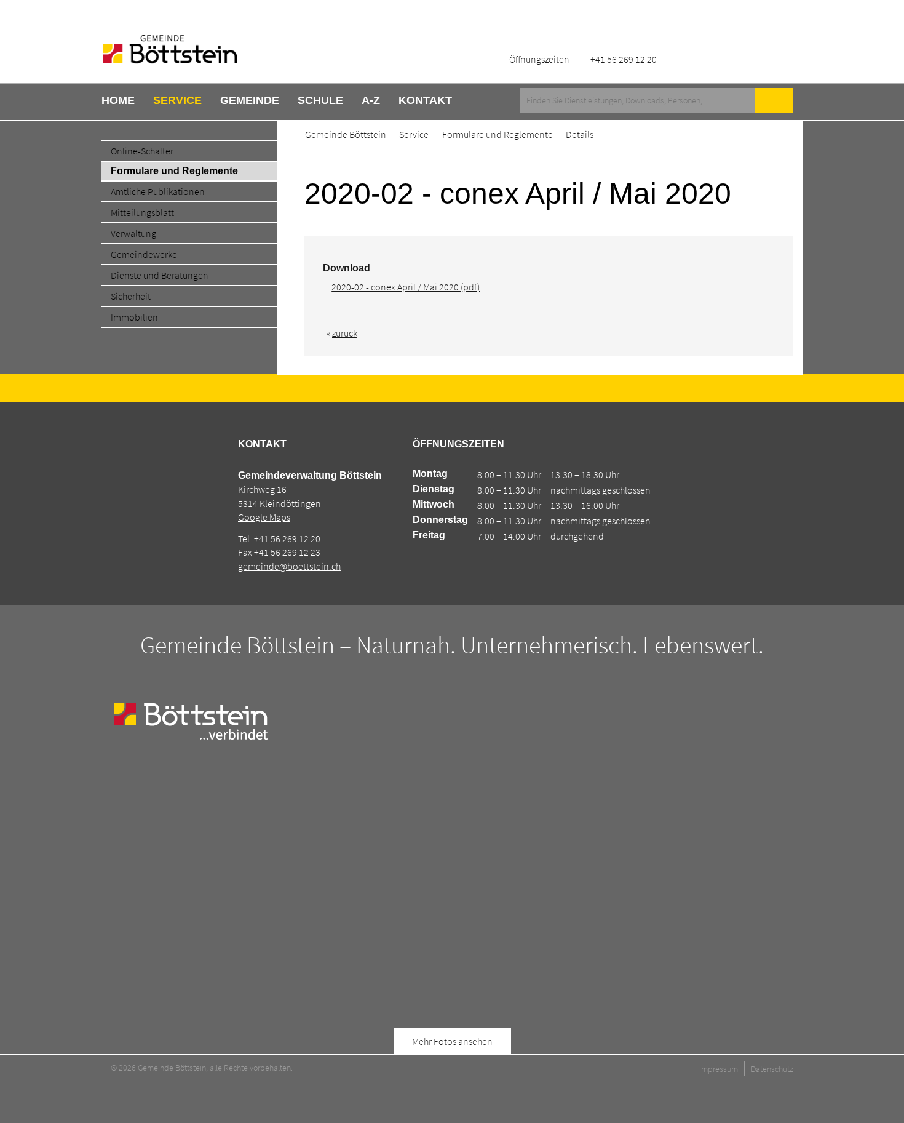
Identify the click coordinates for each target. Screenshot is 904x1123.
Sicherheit (131, 296)
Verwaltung (133, 233)
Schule (320, 100)
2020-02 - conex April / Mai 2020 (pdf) (405, 287)
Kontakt (425, 100)
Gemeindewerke (144, 254)
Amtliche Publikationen (158, 191)
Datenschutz (772, 1068)
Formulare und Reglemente (174, 171)
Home (118, 100)
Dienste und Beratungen (159, 275)
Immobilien (134, 317)
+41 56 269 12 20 (287, 538)
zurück (344, 333)
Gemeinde (249, 100)
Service (177, 100)
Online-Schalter (142, 151)
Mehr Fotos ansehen (452, 1041)
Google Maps (264, 517)
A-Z (371, 100)
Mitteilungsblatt (142, 212)
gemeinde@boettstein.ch (289, 566)
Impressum (718, 1068)
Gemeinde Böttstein (345, 134)
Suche (774, 100)
